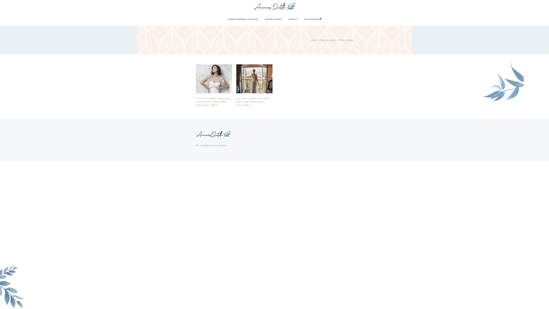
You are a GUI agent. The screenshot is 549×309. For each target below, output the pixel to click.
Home (314, 40)
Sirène (239, 105)
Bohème (212, 98)
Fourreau (200, 101)
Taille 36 (214, 105)
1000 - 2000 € (201, 98)
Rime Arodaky (219, 101)
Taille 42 (247, 105)
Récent (208, 101)
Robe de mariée (328, 40)
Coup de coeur (224, 98)
